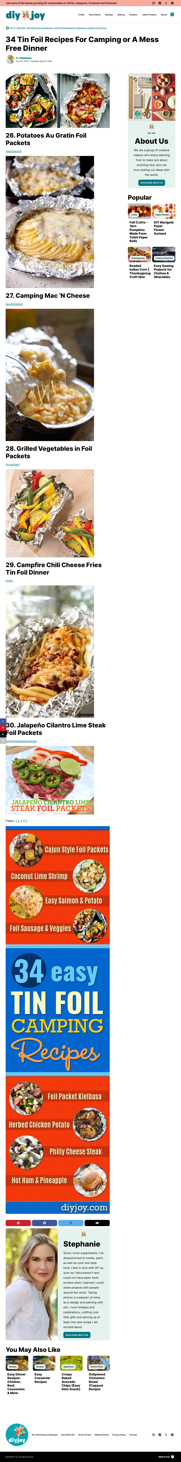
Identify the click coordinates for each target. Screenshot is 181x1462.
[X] (166, 3)
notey (9, 580)
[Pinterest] (172, 3)
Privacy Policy (119, 1435)
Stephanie (25, 58)
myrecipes (12, 464)
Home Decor (95, 14)
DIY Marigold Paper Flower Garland (164, 228)
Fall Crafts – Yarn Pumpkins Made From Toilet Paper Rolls (139, 232)
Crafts (81, 14)
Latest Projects (149, 14)
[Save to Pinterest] (3, 728)
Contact (133, 1435)
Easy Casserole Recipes (42, 1378)
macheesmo (14, 151)
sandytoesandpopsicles (21, 741)
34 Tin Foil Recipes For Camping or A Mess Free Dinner (80, 28)
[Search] (172, 14)
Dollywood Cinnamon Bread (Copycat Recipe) (97, 1381)
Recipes (109, 14)
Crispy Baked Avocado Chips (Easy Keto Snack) (71, 1381)
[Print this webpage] (3, 740)
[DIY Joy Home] (25, 14)
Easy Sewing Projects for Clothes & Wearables (164, 271)
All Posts (21, 28)
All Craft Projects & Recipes (40, 28)
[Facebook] (160, 3)
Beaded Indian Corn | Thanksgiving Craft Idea (140, 271)
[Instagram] (153, 3)
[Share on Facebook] (3, 721)
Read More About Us (152, 182)
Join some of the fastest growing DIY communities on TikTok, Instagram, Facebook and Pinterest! (61, 3)
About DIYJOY (68, 1435)
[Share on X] (3, 734)
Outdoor (133, 14)
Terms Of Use (84, 1435)
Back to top (164, 1457)
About (164, 14)
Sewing (121, 14)
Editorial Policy (101, 1435)
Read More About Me (77, 1335)
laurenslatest (14, 304)
